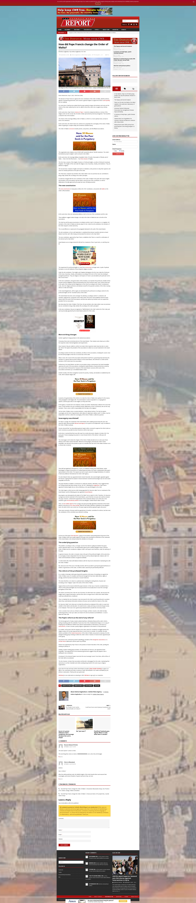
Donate (123, 29)
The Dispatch (87, 29)
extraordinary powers (73, 500)
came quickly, (106, 100)
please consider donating (95, 668)
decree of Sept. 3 (79, 112)
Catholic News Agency (98, 694)
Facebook (61, 870)
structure (71, 128)
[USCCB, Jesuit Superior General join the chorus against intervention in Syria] (124, 865)
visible (103, 189)
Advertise (115, 29)
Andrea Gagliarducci (76, 51)
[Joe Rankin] (87, 857)
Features (76, 29)
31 (123, 49)
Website (61, 839)
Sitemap (126, 896)
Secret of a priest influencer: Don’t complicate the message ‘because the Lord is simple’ (66, 734)
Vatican (97, 685)
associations (62, 626)
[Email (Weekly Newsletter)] (134, 24)
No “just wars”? (81, 731)
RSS (59, 877)
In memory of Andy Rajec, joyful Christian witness (122, 52)
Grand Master (88, 492)
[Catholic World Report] (98, 27)
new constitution (65, 189)
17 (123, 69)
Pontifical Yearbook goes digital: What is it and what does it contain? (101, 732)
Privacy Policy (134, 896)
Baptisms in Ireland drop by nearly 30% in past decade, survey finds (124, 59)
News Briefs (61, 32)
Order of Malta (78, 685)
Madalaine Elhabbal (119, 61)
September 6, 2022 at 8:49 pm (70, 764)
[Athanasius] (87, 884)
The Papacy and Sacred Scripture (123, 46)
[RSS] (136, 24)
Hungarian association (99, 639)
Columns (67, 29)
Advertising (119, 896)
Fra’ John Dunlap (75, 505)
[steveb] (87, 870)
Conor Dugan (117, 55)
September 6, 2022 (65, 54)
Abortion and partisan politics (122, 65)
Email (60, 834)
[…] (119, 891)
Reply (61, 756)
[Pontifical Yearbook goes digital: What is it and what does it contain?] (102, 723)
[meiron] (87, 863)
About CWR (106, 29)
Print (108, 54)
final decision (74, 535)
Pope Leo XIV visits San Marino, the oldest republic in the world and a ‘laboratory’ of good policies (124, 104)
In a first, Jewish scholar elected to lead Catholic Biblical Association (98, 877)
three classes (83, 159)
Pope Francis (88, 685)
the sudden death (68, 503)
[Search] (137, 21)
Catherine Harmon (118, 882)
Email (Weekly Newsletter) (65, 874)
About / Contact (98, 896)
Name (60, 830)
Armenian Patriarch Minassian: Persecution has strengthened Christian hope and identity (124, 110)
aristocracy (88, 267)
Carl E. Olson (117, 48)
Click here (61, 675)
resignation (96, 485)
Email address (116, 139)
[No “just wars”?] (84, 723)
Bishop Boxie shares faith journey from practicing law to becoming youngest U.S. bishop (124, 126)
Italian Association (76, 633)
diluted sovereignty (79, 423)
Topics (97, 29)
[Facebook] (128, 24)
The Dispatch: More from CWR (124, 41)
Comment (61, 818)
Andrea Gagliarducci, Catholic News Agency (81, 54)
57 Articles (105, 692)
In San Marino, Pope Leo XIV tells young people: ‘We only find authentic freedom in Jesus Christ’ (124, 95)
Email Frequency (116, 149)
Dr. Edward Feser (118, 67)
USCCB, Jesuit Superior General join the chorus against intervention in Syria (124, 878)
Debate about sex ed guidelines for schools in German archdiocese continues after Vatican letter (124, 120)
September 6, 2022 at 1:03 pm (70, 746)
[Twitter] (131, 24)
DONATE (98, 3)
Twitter (60, 872)
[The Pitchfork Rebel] (87, 876)
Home (59, 29)
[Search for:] (129, 21)
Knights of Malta (67, 685)
